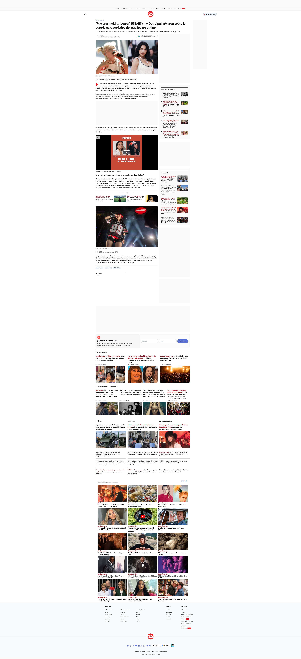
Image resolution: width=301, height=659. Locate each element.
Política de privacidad (186, 616)
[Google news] (149, 646)
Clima (106, 612)
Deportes (123, 612)
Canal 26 (101, 35)
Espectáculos (100, 20)
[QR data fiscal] (172, 647)
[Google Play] (166, 645)
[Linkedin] (139, 646)
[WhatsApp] (144, 646)
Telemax (168, 616)
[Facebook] (128, 646)
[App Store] (156, 645)
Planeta (138, 616)
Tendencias (124, 621)
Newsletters (186, 628)
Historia (138, 614)
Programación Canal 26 (187, 621)
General (123, 614)
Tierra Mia (168, 614)
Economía (131, 421)
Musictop (168, 619)
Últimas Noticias (109, 610)
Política (99, 421)
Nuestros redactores (186, 623)
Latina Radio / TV (170, 612)
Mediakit (185, 619)
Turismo (138, 621)
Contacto (183, 612)
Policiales (107, 619)
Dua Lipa (108, 268)
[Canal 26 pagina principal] (150, 17)
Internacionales (165, 421)
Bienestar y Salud (125, 610)
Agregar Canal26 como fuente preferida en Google (148, 35)
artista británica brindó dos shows (132, 260)
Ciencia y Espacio (140, 610)
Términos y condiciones (187, 614)
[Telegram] (147, 646)
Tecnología (107, 621)
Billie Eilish (110, 90)
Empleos (183, 626)
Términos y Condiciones (147, 651)
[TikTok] (141, 646)
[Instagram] (130, 646)
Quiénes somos (185, 610)
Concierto (99, 268)
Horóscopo (108, 616)
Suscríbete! (183, 341)
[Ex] (133, 646)
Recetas (138, 619)
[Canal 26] (150, 636)
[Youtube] (136, 646)
